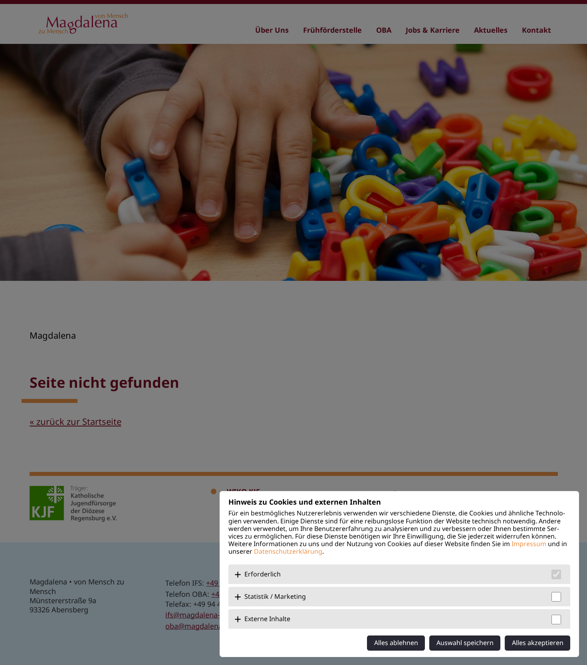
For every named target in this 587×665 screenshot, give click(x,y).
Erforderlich (262, 574)
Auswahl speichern (465, 642)
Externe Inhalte (267, 618)
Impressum (529, 543)
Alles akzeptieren (537, 642)
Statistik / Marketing (275, 596)
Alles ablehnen (396, 642)
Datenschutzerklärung (288, 551)
